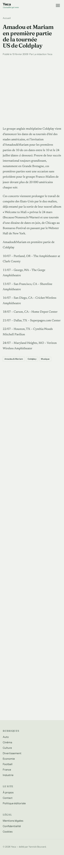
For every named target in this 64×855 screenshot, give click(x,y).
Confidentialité (12, 826)
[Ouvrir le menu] (57, 5)
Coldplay (32, 359)
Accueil (7, 18)
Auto (6, 737)
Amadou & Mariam (13, 359)
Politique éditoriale (14, 803)
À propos (8, 792)
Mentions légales (13, 820)
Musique (45, 359)
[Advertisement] (32, 90)
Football (7, 764)
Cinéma (7, 742)
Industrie (8, 775)
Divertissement (12, 753)
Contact (7, 797)
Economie (9, 758)
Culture (7, 747)
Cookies (7, 831)
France (7, 769)
